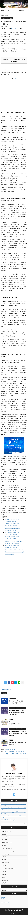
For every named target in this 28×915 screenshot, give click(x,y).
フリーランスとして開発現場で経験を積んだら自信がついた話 (13, 804)
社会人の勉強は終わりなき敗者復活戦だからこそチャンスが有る (13, 812)
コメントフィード (5, 900)
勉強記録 (4, 689)
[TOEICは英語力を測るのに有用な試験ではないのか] (15, 682)
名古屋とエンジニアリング (14, 910)
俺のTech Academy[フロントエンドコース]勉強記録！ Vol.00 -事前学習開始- (18, 733)
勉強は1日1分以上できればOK (8, 820)
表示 (16, 78)
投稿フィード (4, 898)
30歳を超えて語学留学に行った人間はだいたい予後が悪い (13, 808)
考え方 (7, 689)
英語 (10, 689)
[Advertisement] (14, 96)
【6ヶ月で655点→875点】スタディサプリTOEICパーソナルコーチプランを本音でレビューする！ (14, 552)
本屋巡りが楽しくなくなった (11, 749)
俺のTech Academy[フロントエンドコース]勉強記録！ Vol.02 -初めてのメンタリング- (18, 712)
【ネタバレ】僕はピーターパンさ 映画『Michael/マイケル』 (13, 816)
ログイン (3, 897)
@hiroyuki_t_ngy (15, 28)
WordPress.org (5, 902)
